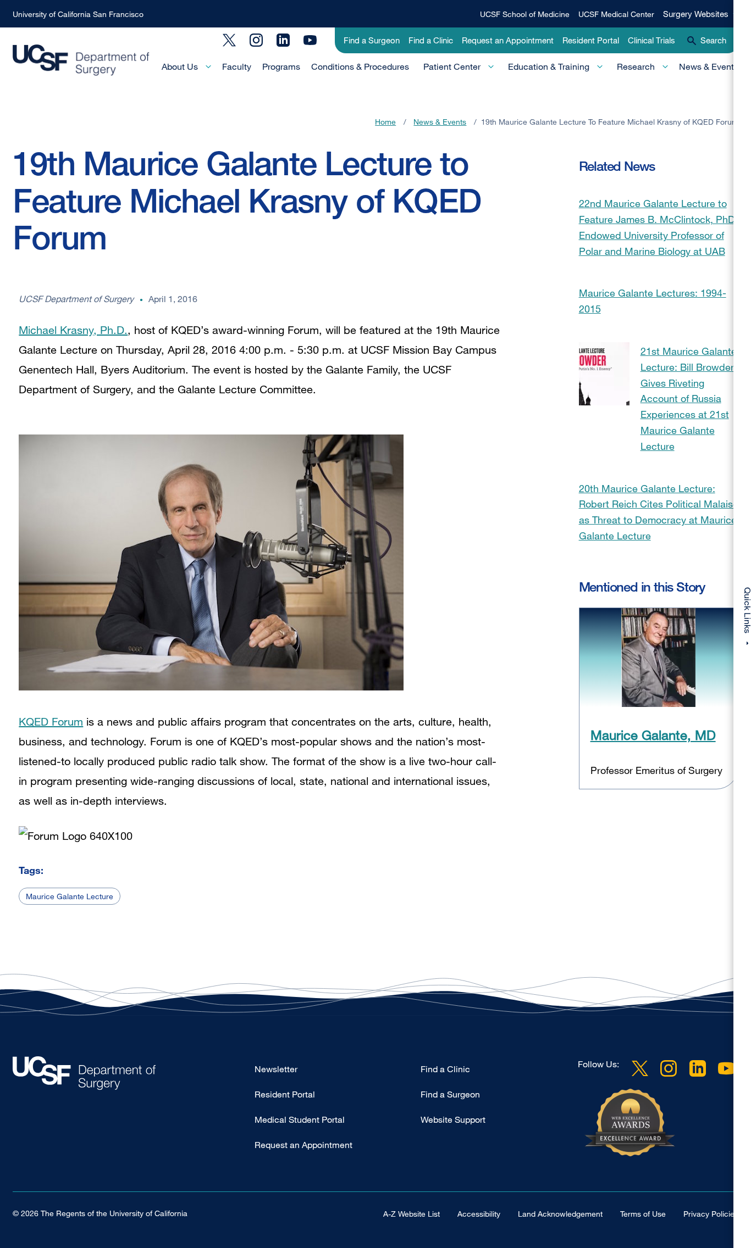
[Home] (81, 60)
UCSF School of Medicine (525, 14)
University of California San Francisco (78, 14)
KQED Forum (51, 721)
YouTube (310, 40)
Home (385, 121)
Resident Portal (590, 40)
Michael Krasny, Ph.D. (73, 330)
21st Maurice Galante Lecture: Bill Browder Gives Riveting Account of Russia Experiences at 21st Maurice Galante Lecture (688, 398)
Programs (281, 66)
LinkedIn (283, 40)
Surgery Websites (695, 14)
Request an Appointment (508, 40)
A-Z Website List (411, 1213)
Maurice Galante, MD (653, 735)
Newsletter (276, 1068)
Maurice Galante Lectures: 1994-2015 (652, 301)
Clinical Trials (651, 40)
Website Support (453, 1119)
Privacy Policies (710, 1213)
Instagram (256, 40)
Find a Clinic (430, 40)
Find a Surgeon (372, 40)
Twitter (229, 40)
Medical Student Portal (300, 1119)
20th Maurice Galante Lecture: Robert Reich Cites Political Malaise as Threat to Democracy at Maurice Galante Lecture (658, 512)
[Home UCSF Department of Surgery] (134, 1075)
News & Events (708, 66)
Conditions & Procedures (360, 66)
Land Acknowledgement (560, 1213)
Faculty (236, 66)
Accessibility (478, 1213)
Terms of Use (643, 1213)
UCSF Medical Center (616, 14)
